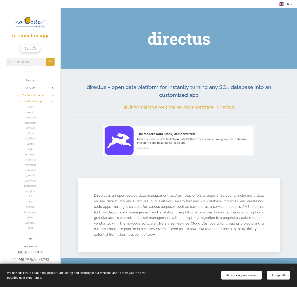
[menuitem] (30, 80)
